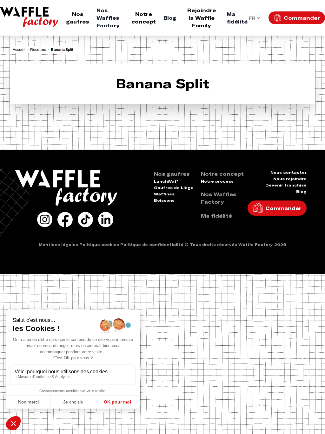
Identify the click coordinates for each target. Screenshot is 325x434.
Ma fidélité (237, 18)
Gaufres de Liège (174, 187)
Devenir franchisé (286, 185)
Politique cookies (99, 244)
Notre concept (143, 18)
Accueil (19, 49)
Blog (169, 18)
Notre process (217, 181)
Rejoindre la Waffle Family (201, 18)
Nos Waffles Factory (107, 18)
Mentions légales (58, 244)
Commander (302, 18)
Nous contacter (288, 172)
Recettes (38, 49)
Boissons (164, 200)
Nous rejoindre (290, 178)
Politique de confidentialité (151, 244)
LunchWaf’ (166, 181)
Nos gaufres (77, 18)
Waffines (164, 194)
